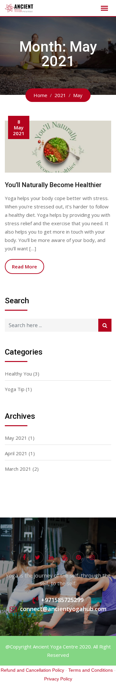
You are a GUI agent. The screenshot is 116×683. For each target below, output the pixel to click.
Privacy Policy (58, 678)
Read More (24, 266)
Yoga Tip (14, 389)
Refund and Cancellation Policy (32, 670)
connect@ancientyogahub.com (63, 609)
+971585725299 (62, 600)
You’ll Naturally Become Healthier (53, 185)
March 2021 (18, 469)
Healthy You (18, 373)
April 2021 (16, 453)
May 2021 (16, 438)
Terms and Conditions (90, 670)
